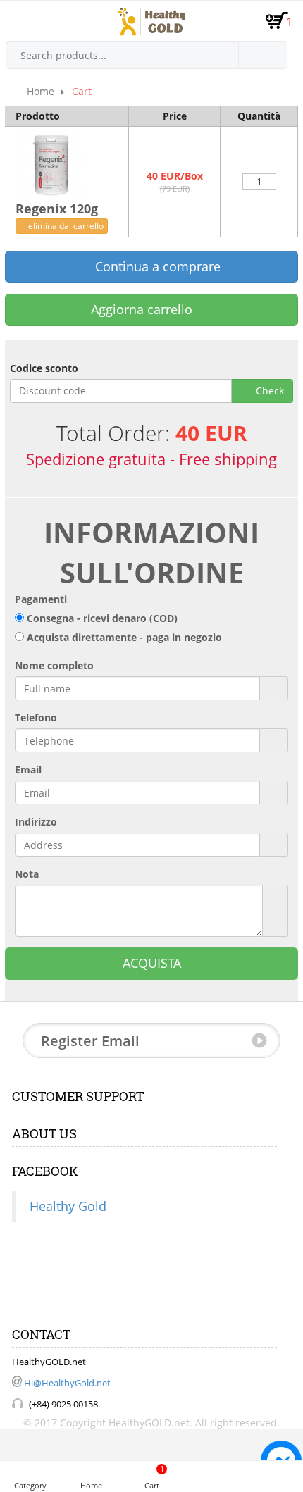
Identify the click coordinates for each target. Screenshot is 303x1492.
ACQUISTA (152, 963)
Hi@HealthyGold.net (67, 1382)
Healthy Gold (68, 1206)
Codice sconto (44, 368)
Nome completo (54, 665)
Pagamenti (41, 599)
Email (28, 769)
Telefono (36, 717)
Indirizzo (36, 821)
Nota (27, 874)
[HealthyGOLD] (151, 22)
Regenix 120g (57, 208)
